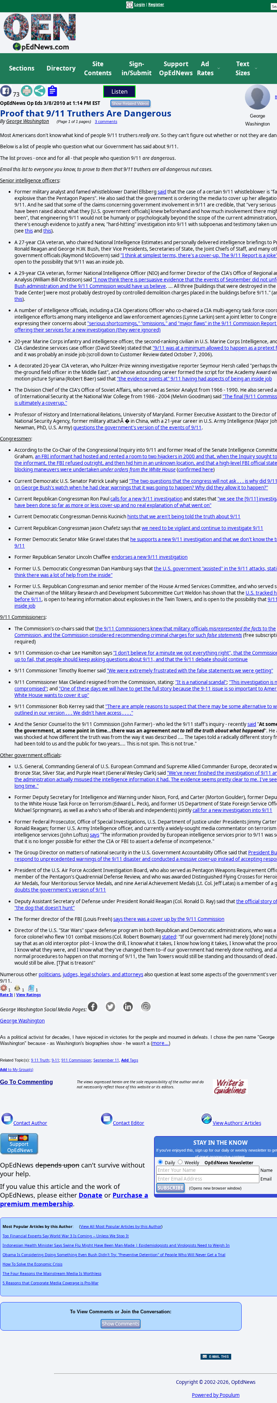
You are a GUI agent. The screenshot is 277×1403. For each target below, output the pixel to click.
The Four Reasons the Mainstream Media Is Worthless (52, 1273)
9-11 (55, 1060)
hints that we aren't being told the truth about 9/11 (184, 516)
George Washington (22, 1020)
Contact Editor (128, 1123)
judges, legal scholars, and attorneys (103, 974)
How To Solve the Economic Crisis (32, 1264)
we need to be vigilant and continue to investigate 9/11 (202, 528)
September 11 (106, 1060)
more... (160, 1043)
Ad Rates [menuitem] (205, 68)
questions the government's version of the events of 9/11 (137, 427)
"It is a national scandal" (201, 682)
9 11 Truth (40, 1060)
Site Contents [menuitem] (97, 68)
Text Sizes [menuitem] (243, 68)
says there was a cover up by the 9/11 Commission (168, 919)
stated (169, 937)
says (94, 835)
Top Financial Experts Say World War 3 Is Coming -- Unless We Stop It (66, 1235)
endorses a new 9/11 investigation (149, 557)
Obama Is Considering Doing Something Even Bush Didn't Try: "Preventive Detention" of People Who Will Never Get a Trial (114, 1254)
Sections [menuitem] (21, 68)
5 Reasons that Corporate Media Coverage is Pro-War (50, 1282)
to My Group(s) (16, 1069)
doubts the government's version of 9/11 (60, 890)
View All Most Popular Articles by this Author (120, 1226)
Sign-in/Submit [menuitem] (136, 68)
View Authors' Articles (237, 1123)
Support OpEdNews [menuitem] (173, 68)
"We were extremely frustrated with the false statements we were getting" (190, 670)
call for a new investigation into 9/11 (232, 810)
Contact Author (30, 1123)
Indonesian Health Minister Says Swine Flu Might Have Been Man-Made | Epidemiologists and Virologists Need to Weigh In (116, 1245)
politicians (49, 974)
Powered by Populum (215, 1395)
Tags (129, 1060)
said (162, 191)
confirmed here (195, 469)
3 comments (106, 121)
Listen (119, 91)
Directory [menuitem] (61, 68)
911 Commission (76, 1060)
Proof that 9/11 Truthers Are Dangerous (85, 113)
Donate (90, 1195)
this (29, 231)
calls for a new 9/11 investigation (146, 499)
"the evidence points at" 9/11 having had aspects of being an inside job (194, 378)
